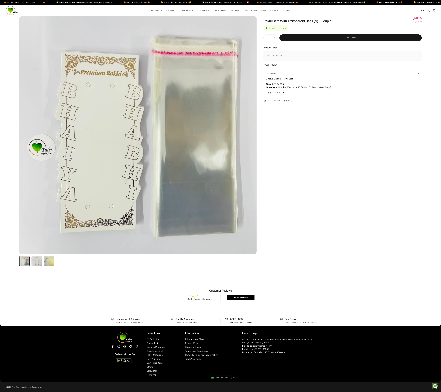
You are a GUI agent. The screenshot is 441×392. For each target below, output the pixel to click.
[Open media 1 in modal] (138, 135)
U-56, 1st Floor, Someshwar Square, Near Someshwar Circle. (282, 339)
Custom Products (156, 347)
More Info (151, 375)
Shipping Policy (193, 347)
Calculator (152, 371)
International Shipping (196, 339)
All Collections (154, 339)
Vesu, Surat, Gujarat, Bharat (256, 342)
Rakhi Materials (155, 355)
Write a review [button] (241, 298)
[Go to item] (24, 261)
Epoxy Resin (153, 343)
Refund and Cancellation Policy (201, 355)
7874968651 (264, 349)
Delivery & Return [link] (274, 101)
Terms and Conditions (196, 351)
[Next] (250, 140)
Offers (150, 367)
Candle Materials (155, 351)
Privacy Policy (192, 343)
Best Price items (155, 363)
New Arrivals (153, 359)
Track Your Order (193, 359)
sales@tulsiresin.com (261, 346)
